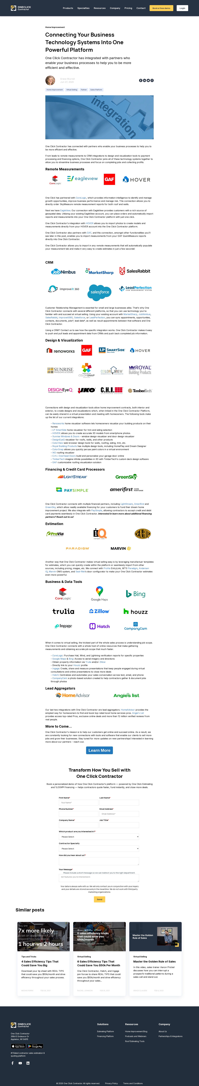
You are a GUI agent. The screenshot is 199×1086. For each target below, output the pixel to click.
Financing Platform (105, 1036)
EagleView (65, 210)
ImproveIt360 (66, 317)
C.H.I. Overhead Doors (64, 456)
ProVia (107, 568)
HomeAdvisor (128, 709)
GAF (89, 232)
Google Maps (59, 658)
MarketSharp (130, 314)
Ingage (55, 668)
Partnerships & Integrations (170, 1036)
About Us (163, 1031)
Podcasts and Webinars (135, 1036)
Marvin (52, 571)
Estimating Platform (105, 1031)
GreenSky (50, 507)
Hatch (55, 675)
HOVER (89, 223)
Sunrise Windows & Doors (65, 436)
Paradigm (133, 568)
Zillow (102, 662)
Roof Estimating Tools (134, 1041)
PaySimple (96, 510)
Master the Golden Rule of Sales (154, 961)
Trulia (88, 662)
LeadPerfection (97, 317)
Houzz (76, 665)
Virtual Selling (71, 90)
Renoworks (58, 423)
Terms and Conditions (133, 1083)
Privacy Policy (111, 1083)
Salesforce (79, 317)
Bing (71, 658)
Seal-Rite (80, 571)
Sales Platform (96, 90)
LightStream (126, 504)
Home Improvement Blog (136, 1031)
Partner (84, 90)
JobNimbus (144, 314)
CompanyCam (59, 678)
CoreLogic (81, 197)
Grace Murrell (67, 78)
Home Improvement (55, 90)
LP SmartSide (59, 430)
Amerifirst (139, 504)
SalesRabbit (51, 317)
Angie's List (138, 713)
